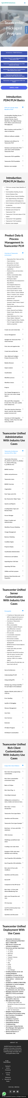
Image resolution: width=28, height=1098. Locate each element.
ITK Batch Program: (10, 727)
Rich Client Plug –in (10, 790)
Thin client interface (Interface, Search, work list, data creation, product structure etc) (13, 411)
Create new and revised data (12, 329)
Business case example (11, 166)
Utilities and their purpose (11, 571)
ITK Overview (8, 903)
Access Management (10, 334)
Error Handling (8, 698)
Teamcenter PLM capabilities (12, 156)
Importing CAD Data (10, 566)
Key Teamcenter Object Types (13, 499)
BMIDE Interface (9, 469)
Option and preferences (11, 474)
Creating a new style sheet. (12, 846)
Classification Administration (12, 551)
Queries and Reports (10, 503)
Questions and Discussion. (12, 818)
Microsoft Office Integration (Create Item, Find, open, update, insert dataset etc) (13, 402)
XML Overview (9, 835)
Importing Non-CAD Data (11, 561)
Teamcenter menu (9, 479)
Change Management (10, 532)
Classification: (8, 372)
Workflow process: (10, 377)
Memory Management (10, 708)
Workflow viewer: (9, 382)
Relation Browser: (9, 363)
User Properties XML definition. (13, 858)
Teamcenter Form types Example (13, 823)
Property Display (9, 546)
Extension (7, 722)
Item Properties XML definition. (13, 863)
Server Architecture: (10, 670)
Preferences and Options (11, 556)
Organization (8, 489)
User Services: (8, 718)
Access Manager (9, 515)
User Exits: (7, 713)
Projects (7, 387)
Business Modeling (9, 537)
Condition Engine (9, 541)
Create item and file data (11, 351)
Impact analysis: (9, 367)
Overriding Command (10, 795)
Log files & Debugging (10, 703)
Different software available (12, 136)
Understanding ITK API (11, 675)
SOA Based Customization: (12, 732)
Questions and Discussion (11, 914)
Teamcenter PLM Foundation (12, 161)
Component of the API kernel (12, 884)
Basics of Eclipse (9, 785)
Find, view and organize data (12, 346)
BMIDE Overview (9, 484)
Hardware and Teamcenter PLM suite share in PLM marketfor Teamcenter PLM (13, 149)
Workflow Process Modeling (12, 527)
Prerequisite (8, 611)
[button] (14, 108)
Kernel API (7, 879)
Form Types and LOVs (10, 494)
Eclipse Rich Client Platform (12, 765)
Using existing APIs (10, 680)
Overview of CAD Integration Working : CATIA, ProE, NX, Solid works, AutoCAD (13, 419)
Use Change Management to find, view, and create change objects (12, 394)
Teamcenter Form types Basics (13, 813)
